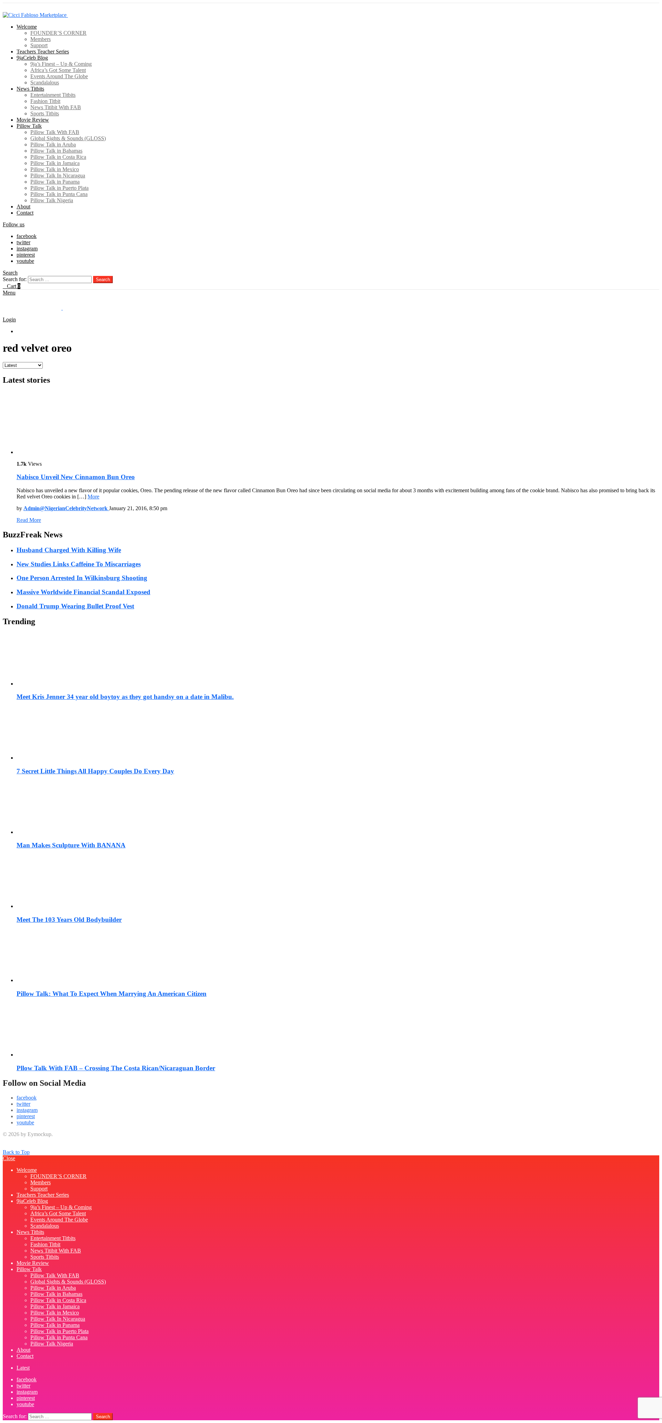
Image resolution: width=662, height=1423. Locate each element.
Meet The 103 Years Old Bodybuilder (69, 919)
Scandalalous (44, 82)
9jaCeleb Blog (32, 58)
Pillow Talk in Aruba (53, 144)
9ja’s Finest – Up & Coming (61, 64)
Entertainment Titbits (53, 95)
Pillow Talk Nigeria (51, 200)
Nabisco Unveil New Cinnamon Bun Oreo (76, 477)
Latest (23, 331)
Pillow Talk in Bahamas (56, 151)
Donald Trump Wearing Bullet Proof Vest (75, 606)
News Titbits (30, 89)
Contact (25, 213)
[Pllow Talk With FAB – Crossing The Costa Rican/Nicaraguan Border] (338, 1031)
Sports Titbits (44, 113)
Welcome (27, 27)
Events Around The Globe (59, 76)
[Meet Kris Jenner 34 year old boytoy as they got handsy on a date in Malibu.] (338, 660)
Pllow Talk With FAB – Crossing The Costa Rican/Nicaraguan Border (116, 1068)
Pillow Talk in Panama (55, 182)
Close (9, 1158)
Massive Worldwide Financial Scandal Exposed (83, 592)
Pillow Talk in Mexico (54, 169)
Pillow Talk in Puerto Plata (59, 188)
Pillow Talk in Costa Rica (58, 157)
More (93, 496)
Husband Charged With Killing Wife (69, 550)
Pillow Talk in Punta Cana (59, 194)
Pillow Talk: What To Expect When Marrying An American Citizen (112, 993)
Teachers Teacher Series (43, 51)
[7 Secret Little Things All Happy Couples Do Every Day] (338, 734)
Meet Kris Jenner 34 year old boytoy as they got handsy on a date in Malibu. (125, 696)
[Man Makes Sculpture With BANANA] (338, 808)
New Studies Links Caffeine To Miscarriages (79, 564)
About (23, 206)
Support (39, 45)
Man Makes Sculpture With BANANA (71, 845)
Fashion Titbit (45, 101)
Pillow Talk (29, 126)
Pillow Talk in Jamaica (55, 163)
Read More (29, 520)
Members (40, 39)
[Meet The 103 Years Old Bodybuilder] (338, 882)
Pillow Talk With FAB (54, 132)
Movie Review (33, 120)
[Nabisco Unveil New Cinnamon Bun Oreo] (338, 423)
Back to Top (16, 1152)
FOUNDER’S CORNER (58, 33)
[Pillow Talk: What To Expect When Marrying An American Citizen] (338, 956)
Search (103, 279)
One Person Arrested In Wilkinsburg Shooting (82, 577)
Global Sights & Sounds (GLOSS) (68, 138)
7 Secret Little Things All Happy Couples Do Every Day (95, 771)
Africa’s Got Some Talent (58, 70)
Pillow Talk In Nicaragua (57, 175)
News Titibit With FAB (55, 107)
